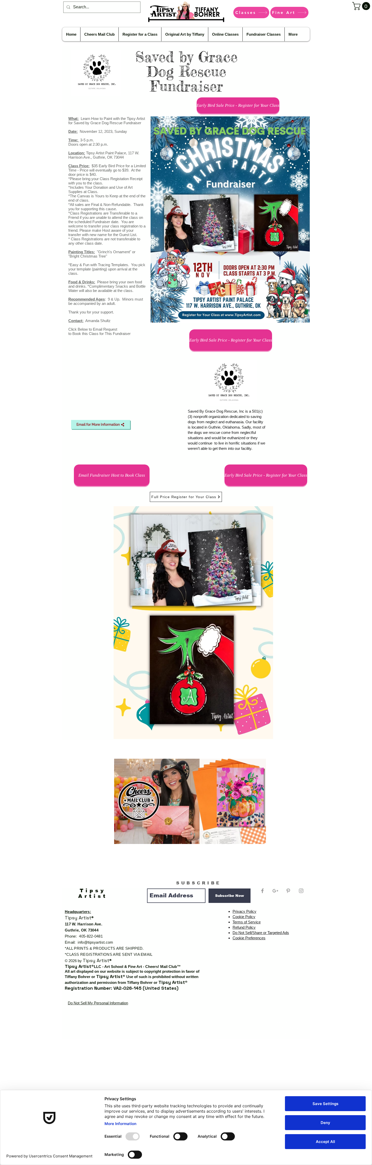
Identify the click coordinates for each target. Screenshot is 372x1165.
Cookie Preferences (249, 938)
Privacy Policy (244, 911)
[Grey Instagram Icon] (301, 891)
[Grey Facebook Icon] (262, 891)
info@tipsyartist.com (95, 942)
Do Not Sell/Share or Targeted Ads (261, 932)
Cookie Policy (244, 917)
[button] (362, 6)
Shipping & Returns (286, 1022)
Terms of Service (247, 922)
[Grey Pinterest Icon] (288, 891)
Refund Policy (244, 927)
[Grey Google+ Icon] (275, 891)
